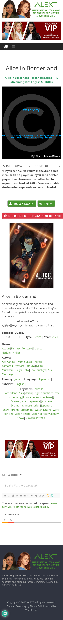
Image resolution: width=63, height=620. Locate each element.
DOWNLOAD (23, 203)
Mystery (27, 348)
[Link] (36, 496)
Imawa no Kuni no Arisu (37, 397)
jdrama (15, 409)
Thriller (15, 352)
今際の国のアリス (35, 418)
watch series (39, 414)
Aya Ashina (8, 362)
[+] (44, 495)
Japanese (44, 379)
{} (40, 495)
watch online (22, 414)
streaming (27, 409)
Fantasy (16, 348)
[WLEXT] (6, 46)
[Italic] (9, 496)
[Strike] (17, 496)
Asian (28, 393)
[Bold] (5, 496)
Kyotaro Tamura (25, 366)
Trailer (48, 203)
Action (6, 348)
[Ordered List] (20, 496)
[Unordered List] (24, 496)
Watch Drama (43, 409)
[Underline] (13, 496)
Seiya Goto (22, 370)
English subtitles (43, 393)
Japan (18, 379)
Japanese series (30, 405)
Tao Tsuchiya (38, 370)
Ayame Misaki (25, 362)
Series (37, 337)
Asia (21, 393)
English (20, 384)
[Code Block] (32, 496)
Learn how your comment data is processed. (29, 505)
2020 (55, 337)
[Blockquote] (28, 496)
